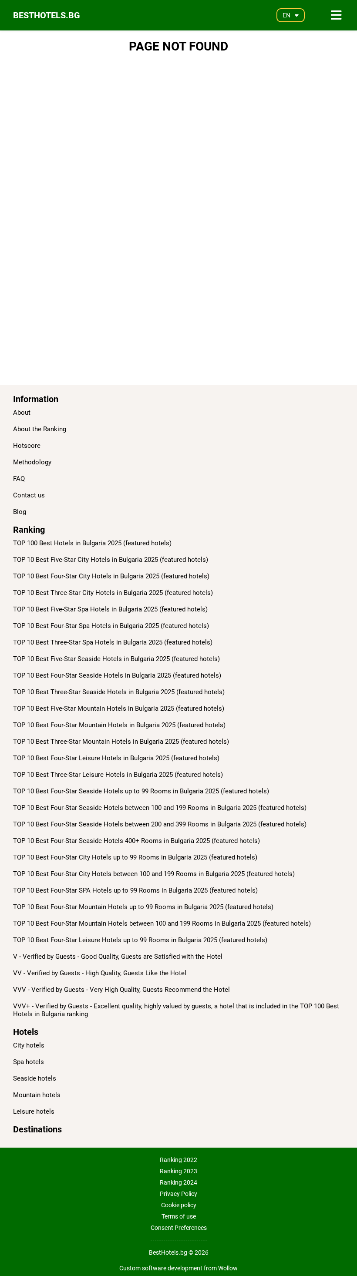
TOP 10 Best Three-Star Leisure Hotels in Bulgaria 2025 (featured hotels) (118, 775)
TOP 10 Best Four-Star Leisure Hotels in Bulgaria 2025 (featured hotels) (116, 758)
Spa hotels (28, 1062)
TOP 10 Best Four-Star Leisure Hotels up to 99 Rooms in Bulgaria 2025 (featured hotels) (140, 940)
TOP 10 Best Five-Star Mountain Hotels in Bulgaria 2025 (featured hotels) (118, 708)
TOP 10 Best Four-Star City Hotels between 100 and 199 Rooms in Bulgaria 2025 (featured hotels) (154, 874)
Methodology (32, 462)
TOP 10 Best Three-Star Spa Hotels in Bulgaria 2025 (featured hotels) (112, 642)
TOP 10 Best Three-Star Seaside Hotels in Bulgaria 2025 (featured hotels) (119, 692)
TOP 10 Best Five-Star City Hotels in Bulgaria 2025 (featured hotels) (110, 560)
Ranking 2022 (178, 1159)
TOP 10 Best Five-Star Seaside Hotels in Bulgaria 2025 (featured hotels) (116, 659)
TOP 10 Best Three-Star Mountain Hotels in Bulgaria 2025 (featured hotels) (121, 741)
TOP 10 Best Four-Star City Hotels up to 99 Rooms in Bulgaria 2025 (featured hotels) (135, 857)
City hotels (28, 1045)
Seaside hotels (34, 1078)
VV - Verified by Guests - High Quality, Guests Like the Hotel (99, 973)
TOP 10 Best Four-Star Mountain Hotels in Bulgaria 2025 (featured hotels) (119, 725)
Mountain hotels (37, 1095)
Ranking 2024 (178, 1182)
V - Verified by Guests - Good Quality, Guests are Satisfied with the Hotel (117, 956)
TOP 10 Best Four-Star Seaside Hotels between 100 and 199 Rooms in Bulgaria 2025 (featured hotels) (159, 808)
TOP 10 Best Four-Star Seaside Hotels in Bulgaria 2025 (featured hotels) (117, 675)
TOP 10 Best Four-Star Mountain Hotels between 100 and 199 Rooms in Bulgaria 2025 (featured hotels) (162, 923)
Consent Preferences (179, 1227)
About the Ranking (39, 429)
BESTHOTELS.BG (46, 15)
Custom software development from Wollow (178, 1268)
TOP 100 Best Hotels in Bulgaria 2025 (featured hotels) (92, 543)
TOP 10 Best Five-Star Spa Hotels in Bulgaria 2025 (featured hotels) (110, 609)
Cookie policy (178, 1205)
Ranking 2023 (178, 1171)
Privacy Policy (178, 1193)
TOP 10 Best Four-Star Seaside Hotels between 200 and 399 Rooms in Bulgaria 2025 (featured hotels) (159, 824)
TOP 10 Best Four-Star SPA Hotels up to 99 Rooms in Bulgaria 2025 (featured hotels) (135, 890)
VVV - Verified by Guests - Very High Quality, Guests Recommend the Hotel (121, 990)
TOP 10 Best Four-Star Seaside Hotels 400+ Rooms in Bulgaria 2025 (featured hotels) (136, 841)
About (21, 412)
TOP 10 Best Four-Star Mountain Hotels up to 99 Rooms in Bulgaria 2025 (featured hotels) (143, 907)
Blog (19, 512)
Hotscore (26, 446)
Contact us (29, 495)
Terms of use (179, 1216)
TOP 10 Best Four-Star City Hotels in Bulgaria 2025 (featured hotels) (111, 576)
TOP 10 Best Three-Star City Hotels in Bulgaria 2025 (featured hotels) (113, 593)
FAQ (19, 479)
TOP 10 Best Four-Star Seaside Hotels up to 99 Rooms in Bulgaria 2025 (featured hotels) (141, 791)
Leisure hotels (33, 1111)
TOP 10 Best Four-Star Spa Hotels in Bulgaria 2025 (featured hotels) (111, 626)
